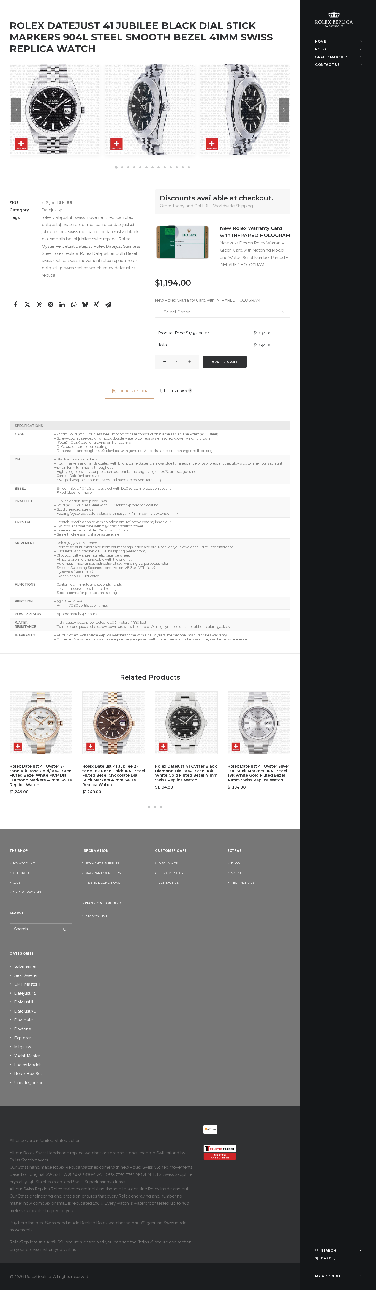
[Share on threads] (38, 304)
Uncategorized (29, 1082)
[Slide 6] (146, 167)
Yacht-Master (27, 1055)
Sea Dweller (26, 975)
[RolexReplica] (338, 19)
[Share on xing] (96, 304)
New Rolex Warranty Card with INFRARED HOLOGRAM (207, 300)
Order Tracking (27, 892)
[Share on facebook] (15, 304)
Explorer (22, 1037)
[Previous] (16, 122)
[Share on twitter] (27, 304)
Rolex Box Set (28, 1073)
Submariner (25, 966)
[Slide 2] (122, 167)
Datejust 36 (25, 1011)
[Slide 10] (171, 167)
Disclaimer (168, 863)
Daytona (22, 1029)
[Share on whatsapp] (73, 304)
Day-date (23, 1020)
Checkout (22, 873)
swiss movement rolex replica (97, 260)
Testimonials (242, 883)
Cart (17, 883)
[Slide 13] (189, 167)
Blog (235, 863)
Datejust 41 (52, 210)
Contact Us (169, 883)
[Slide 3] (128, 167)
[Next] (283, 122)
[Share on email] (108, 304)
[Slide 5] (140, 167)
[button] (182, 242)
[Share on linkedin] (61, 304)
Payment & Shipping (102, 863)
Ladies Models (28, 1064)
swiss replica (54, 260)
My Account (24, 863)
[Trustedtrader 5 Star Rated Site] (219, 1152)
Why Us (237, 873)
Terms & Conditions (103, 883)
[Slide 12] (183, 167)
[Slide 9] (165, 167)
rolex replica (66, 253)
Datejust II (23, 1002)
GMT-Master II (27, 984)
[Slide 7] (152, 167)
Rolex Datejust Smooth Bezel (108, 253)
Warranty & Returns (104, 873)
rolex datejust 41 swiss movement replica (81, 217)
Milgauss (22, 1046)
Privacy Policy (171, 873)
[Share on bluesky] (85, 304)
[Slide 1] (116, 167)
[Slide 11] (177, 167)
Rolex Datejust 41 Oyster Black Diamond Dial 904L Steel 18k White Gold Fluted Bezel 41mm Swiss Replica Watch (186, 773)
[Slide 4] (134, 167)
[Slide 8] (159, 167)
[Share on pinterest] (50, 304)
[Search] (41, 928)
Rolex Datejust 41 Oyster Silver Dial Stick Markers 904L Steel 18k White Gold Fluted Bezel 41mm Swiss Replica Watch (258, 773)
